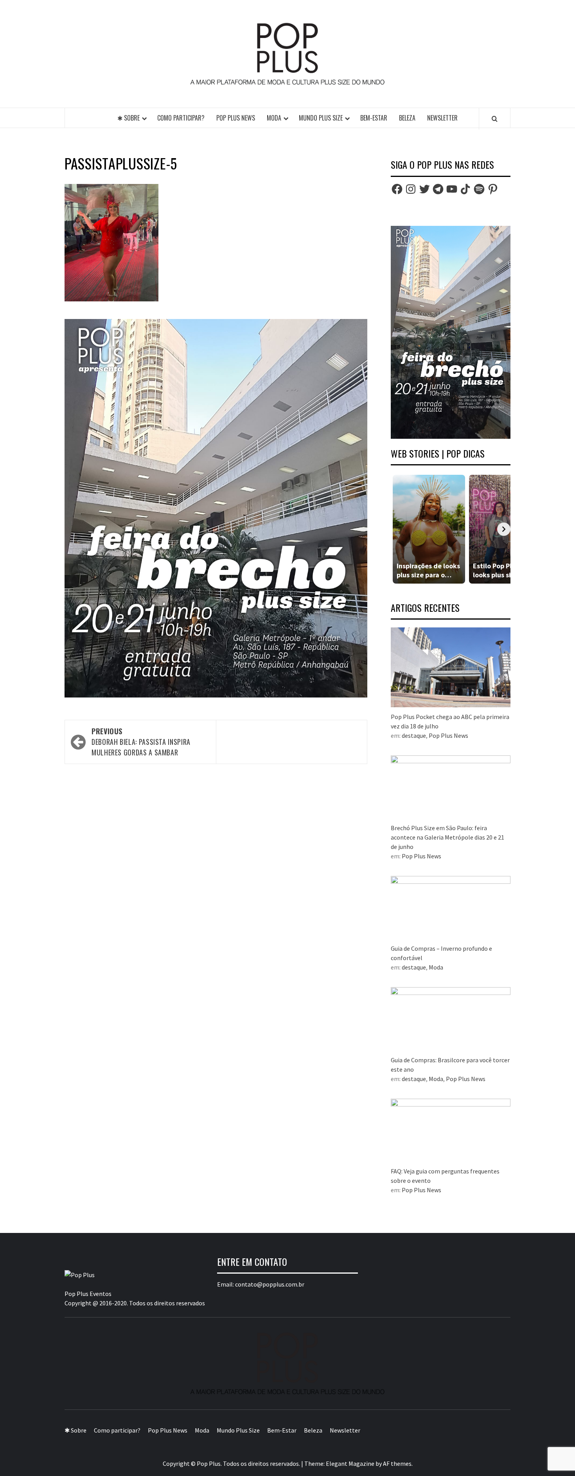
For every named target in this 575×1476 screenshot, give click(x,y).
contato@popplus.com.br (269, 1284)
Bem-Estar (373, 118)
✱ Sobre (128, 118)
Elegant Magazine (350, 1463)
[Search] (495, 118)
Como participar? (181, 118)
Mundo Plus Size (321, 118)
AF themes (397, 1463)
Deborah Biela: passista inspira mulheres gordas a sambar (141, 741)
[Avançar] (503, 529)
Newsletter (442, 118)
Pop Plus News (235, 118)
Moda (274, 118)
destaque (414, 735)
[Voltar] (397, 529)
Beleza (407, 118)
